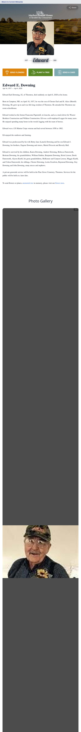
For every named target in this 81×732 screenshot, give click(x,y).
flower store (59, 183)
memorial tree (28, 183)
